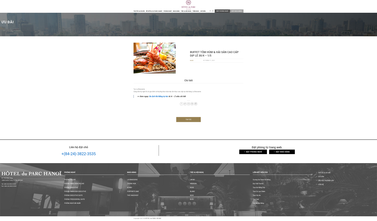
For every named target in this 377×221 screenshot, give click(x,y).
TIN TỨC (188, 119)
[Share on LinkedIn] (195, 103)
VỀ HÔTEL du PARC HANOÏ (154, 11)
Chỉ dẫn (203, 11)
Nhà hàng (176, 11)
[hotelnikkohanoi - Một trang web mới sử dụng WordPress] (188, 4)
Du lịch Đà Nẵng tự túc (158, 96)
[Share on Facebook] (181, 103)
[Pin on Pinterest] (192, 103)
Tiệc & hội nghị (186, 11)
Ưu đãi (7, 22)
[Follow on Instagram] (213, 11)
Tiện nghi (196, 11)
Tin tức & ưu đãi (139, 11)
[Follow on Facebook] (210, 11)
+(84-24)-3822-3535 (78, 154)
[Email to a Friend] (188, 103)
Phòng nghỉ (168, 11)
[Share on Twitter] (185, 103)
